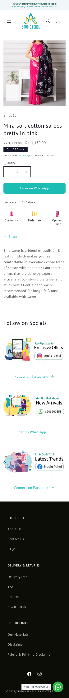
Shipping (24, 155)
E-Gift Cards (17, 607)
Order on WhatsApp (34, 188)
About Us (14, 529)
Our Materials (18, 634)
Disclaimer (16, 644)
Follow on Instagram (31, 376)
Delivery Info (17, 577)
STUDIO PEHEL (25, 691)
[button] (9, 21)
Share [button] (13, 236)
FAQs (12, 549)
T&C (11, 587)
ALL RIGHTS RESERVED (49, 691)
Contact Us (16, 539)
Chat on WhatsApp (31, 432)
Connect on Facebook (31, 487)
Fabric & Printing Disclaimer (30, 654)
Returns (13, 597)
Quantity (9, 163)
